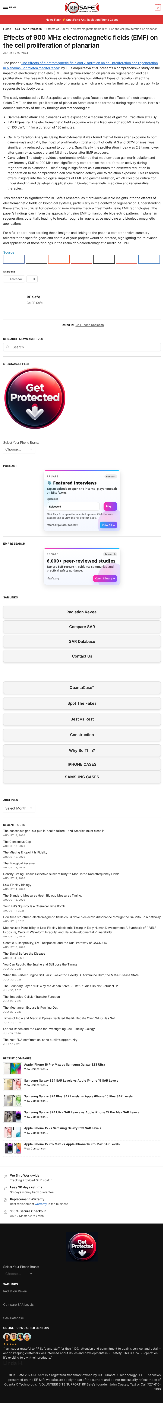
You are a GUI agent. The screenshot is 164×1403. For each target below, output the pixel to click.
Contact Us (82, 656)
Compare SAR (82, 626)
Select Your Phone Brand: (21, 442)
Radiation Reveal (82, 612)
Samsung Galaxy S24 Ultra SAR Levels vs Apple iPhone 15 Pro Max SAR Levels (81, 1112)
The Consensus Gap (17, 841)
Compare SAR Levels (18, 1305)
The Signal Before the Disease (24, 953)
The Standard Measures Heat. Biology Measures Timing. (42, 895)
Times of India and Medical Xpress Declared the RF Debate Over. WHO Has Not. (59, 1018)
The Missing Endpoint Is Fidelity (25, 852)
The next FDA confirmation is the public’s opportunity (40, 1039)
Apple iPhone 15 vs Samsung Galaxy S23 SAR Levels (62, 1128)
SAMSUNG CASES (82, 777)
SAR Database (82, 641)
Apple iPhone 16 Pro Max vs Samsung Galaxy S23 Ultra (64, 1064)
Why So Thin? (82, 750)
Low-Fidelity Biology (17, 885)
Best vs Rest (82, 719)
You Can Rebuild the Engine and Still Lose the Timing (40, 964)
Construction (82, 734)
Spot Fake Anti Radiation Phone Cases (92, 19)
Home (7, 29)
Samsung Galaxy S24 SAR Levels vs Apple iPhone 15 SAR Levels (71, 1080)
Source (8, 252)
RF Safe (33, 297)
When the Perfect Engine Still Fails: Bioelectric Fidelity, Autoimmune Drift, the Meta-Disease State (71, 975)
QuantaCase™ (82, 687)
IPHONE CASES (82, 764)
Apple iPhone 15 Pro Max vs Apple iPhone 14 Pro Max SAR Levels (72, 1144)
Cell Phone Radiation (28, 29)
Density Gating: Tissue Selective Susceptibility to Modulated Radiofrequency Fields (61, 874)
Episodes (52, 499)
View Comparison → (36, 1068)
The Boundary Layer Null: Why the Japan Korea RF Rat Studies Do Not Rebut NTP (60, 986)
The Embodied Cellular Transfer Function (31, 996)
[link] (82, 500)
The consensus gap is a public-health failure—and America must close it (53, 831)
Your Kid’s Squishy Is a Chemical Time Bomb (34, 906)
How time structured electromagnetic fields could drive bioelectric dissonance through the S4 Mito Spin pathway (82, 917)
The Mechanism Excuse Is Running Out (30, 1007)
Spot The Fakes (82, 703)
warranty (41, 1204)
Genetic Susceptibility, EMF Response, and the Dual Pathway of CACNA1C (55, 943)
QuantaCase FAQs (16, 364)
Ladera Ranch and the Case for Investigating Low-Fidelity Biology (49, 1029)
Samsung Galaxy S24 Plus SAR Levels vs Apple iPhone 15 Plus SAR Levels (78, 1096)
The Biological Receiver (19, 863)
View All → (108, 524)
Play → (110, 506)
